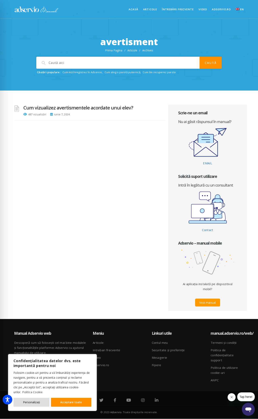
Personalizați (31, 402)
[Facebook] (115, 400)
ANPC (215, 380)
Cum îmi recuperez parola (159, 72)
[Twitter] (101, 400)
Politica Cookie (32, 392)
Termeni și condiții (224, 343)
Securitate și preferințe (168, 350)
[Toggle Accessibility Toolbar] (7, 399)
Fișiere (156, 365)
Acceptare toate (71, 402)
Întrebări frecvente (178, 9)
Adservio (116, 412)
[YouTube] (128, 400)
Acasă (133, 9)
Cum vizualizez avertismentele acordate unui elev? (78, 107)
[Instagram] (143, 400)
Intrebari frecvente (106, 350)
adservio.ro (221, 9)
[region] (52, 382)
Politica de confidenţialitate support (222, 355)
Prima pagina (113, 50)
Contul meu (160, 343)
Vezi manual (207, 302)
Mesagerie (159, 357)
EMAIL (207, 163)
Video (203, 9)
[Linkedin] (156, 400)
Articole (150, 9)
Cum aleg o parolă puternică (122, 72)
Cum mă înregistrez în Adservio (82, 72)
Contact (207, 230)
